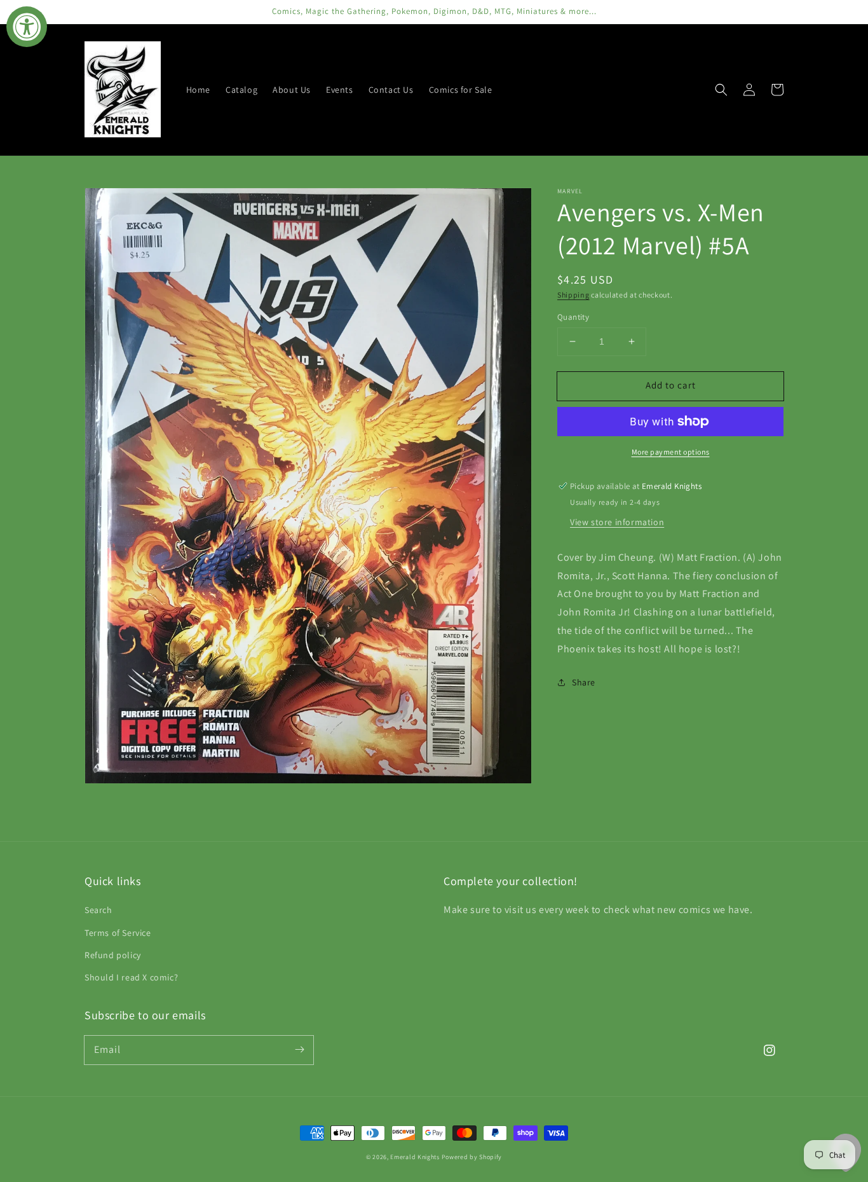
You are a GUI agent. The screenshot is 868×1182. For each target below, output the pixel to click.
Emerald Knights (415, 1157)
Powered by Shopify (472, 1157)
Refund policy (113, 955)
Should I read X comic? (131, 977)
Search (98, 910)
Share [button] (583, 682)
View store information (617, 522)
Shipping (573, 294)
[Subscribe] (299, 1050)
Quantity (573, 317)
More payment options (671, 452)
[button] (721, 90)
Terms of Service (118, 932)
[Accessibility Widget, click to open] (26, 26)
